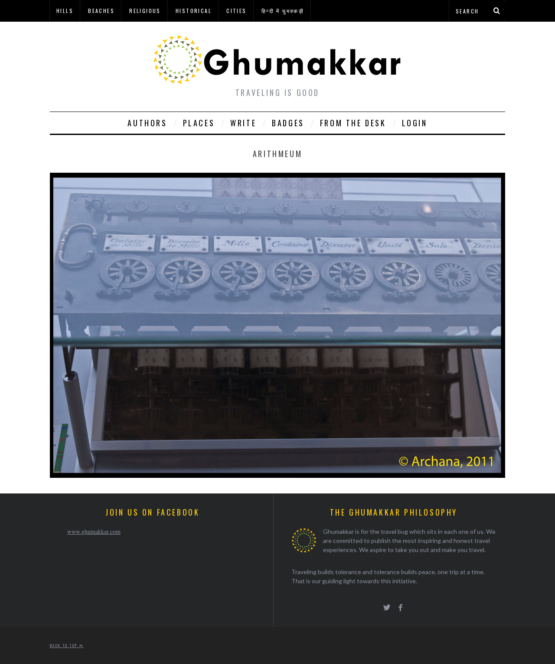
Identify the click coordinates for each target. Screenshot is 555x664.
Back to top (64, 645)
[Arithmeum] (277, 475)
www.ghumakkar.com (94, 531)
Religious (145, 10)
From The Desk (353, 122)
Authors (147, 122)
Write (243, 122)
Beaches (101, 10)
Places (199, 122)
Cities (236, 10)
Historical (194, 10)
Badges (288, 122)
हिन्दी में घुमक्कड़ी (282, 10)
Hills (64, 10)
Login (415, 122)
